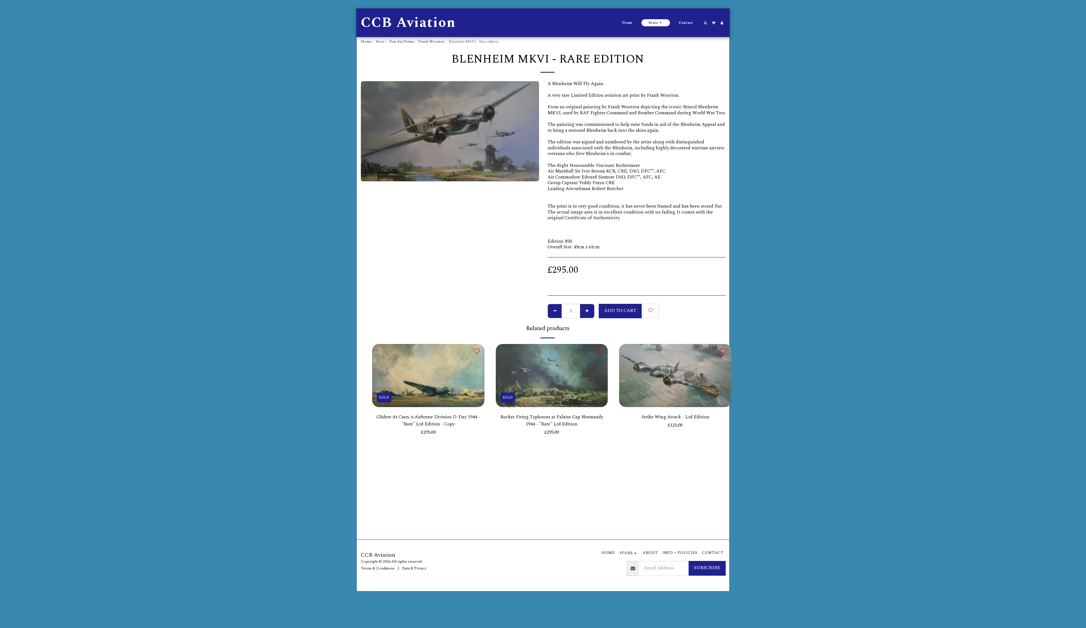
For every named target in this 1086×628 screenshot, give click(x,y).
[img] (428, 375)
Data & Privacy (414, 568)
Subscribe (707, 567)
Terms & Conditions (378, 568)
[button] (705, 23)
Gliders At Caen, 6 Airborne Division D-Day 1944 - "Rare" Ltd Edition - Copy (428, 421)
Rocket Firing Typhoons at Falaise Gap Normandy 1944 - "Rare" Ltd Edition (551, 421)
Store (380, 41)
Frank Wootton (431, 41)
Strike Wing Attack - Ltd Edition (675, 417)
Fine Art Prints (401, 41)
